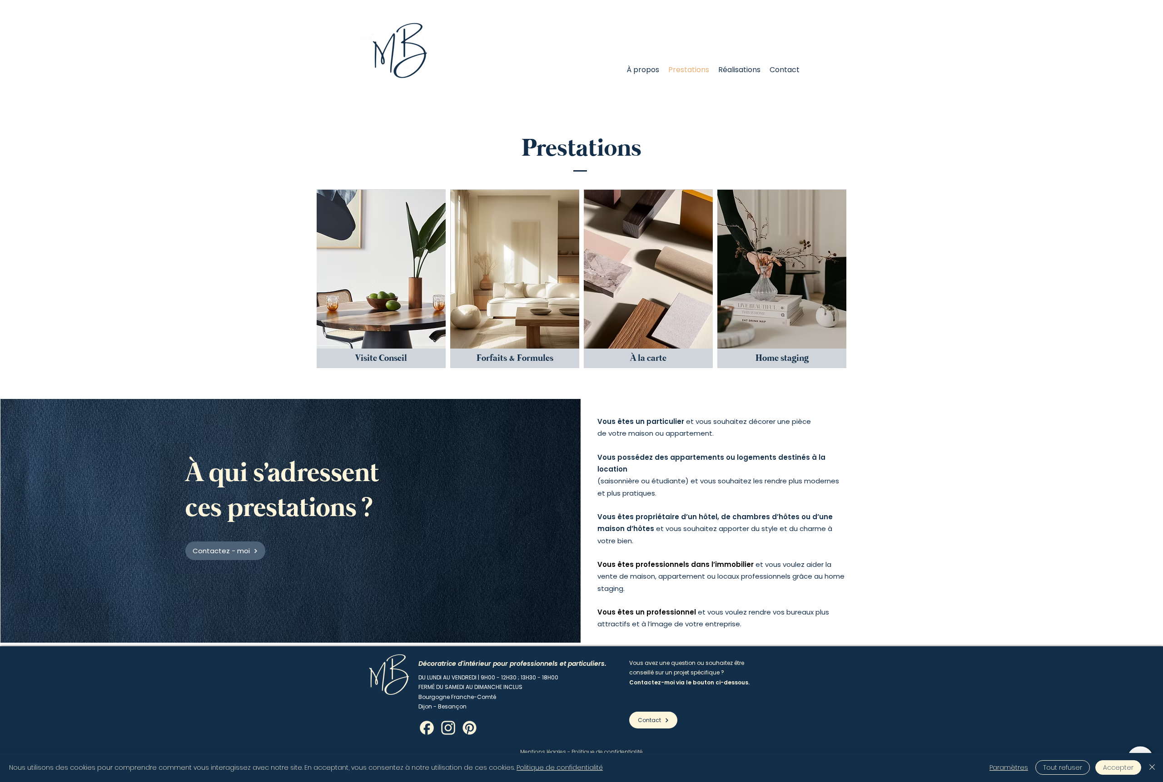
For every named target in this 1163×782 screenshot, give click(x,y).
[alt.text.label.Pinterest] (469, 727)
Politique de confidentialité (607, 752)
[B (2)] (426, 727)
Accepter (1118, 767)
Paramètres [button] (1008, 767)
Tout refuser (1062, 767)
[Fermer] (1152, 767)
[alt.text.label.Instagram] (448, 727)
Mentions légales (543, 752)
